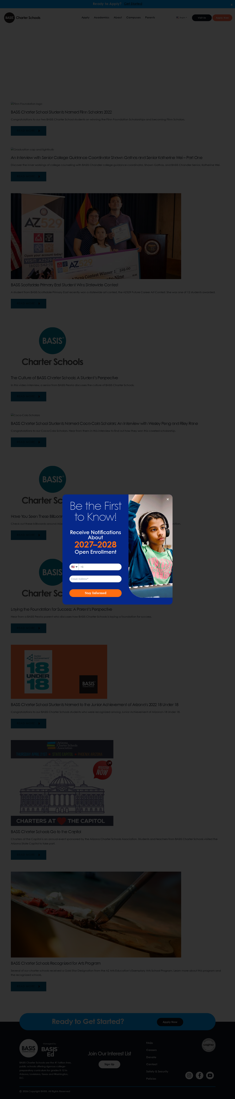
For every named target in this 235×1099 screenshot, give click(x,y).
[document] (117, 549)
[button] (167, 499)
